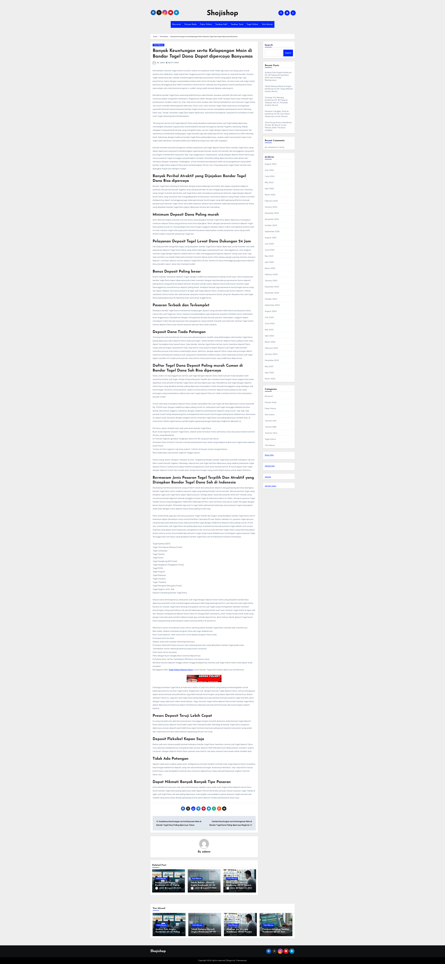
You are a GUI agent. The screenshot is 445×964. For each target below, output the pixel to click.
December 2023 (272, 360)
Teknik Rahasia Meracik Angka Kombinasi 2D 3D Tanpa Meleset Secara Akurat (279, 88)
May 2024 (269, 330)
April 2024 (269, 336)
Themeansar (241, 960)
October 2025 (271, 225)
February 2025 (271, 274)
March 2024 (270, 342)
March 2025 (270, 268)
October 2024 (271, 299)
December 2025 (272, 213)
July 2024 (269, 317)
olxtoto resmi (270, 486)
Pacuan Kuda (190, 24)
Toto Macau (267, 24)
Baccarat (176, 24)
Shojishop (222, 13)
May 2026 (269, 182)
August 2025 (271, 238)
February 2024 (271, 348)
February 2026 (271, 201)
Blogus (230, 960)
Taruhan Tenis (237, 24)
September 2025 (272, 231)
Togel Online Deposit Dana (181, 670)
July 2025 (269, 244)
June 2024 (270, 323)
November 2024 (272, 293)
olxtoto (268, 477)
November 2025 (272, 219)
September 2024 (272, 305)
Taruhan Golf (221, 24)
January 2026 (271, 207)
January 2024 (271, 354)
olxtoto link (270, 466)
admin (162, 63)
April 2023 (269, 373)
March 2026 (270, 195)
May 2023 (269, 366)
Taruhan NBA (271, 427)
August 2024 (271, 311)
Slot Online (270, 415)
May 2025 (269, 256)
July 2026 (269, 170)
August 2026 (271, 164)
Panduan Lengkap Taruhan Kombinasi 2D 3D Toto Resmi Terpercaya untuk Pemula (277, 113)
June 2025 (270, 250)
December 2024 (272, 287)
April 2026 (269, 188)
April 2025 (269, 262)
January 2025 (271, 281)
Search (269, 45)
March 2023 (270, 379)
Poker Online (206, 24)
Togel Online (252, 24)
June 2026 (270, 176)
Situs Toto (269, 455)
